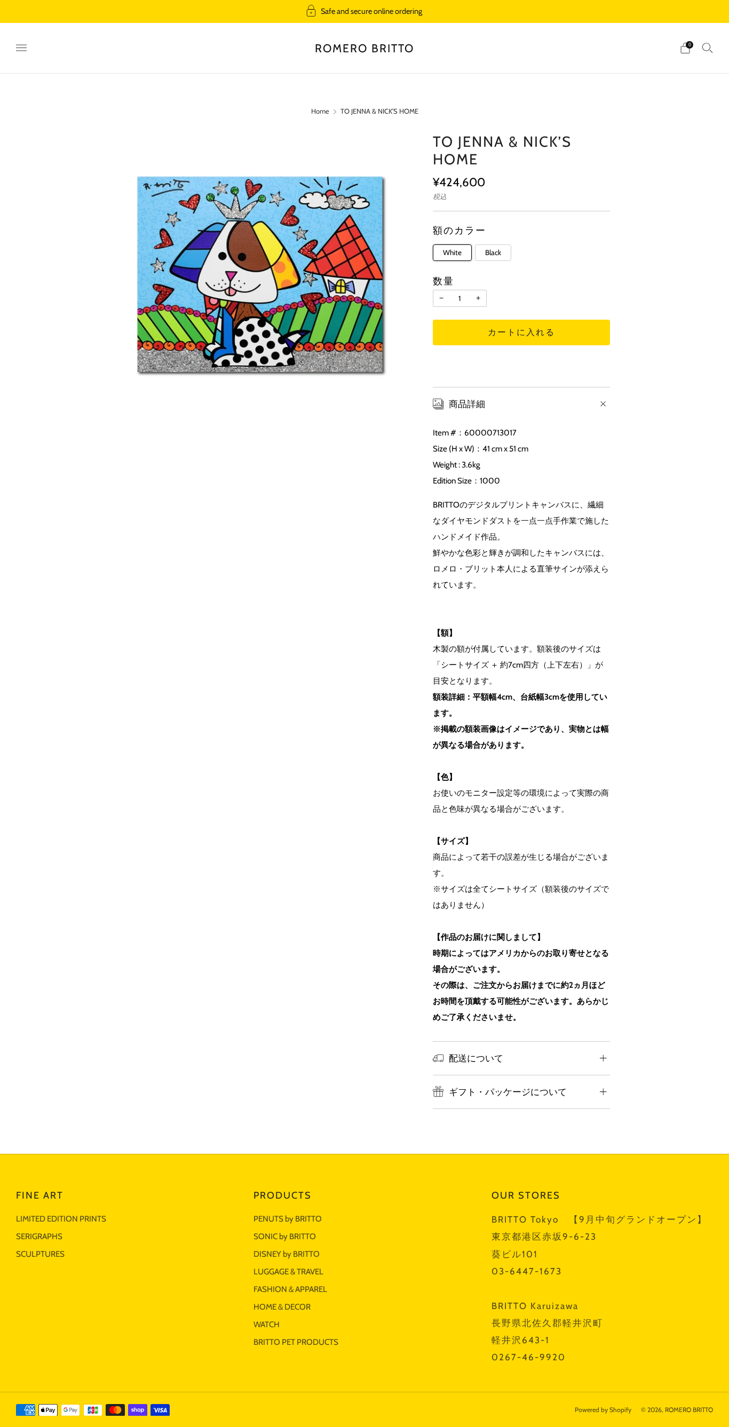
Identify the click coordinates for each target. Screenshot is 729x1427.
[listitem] (364, 11)
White (452, 252)
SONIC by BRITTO (284, 1236)
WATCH (266, 1324)
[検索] (707, 47)
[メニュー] (21, 48)
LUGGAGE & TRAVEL (288, 1271)
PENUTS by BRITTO (287, 1219)
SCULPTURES (40, 1254)
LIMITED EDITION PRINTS (61, 1219)
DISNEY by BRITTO (286, 1254)
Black (493, 252)
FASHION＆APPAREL (290, 1289)
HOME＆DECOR (282, 1307)
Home (320, 111)
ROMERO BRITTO (364, 48)
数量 (443, 281)
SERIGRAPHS (39, 1236)
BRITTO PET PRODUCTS (295, 1342)
